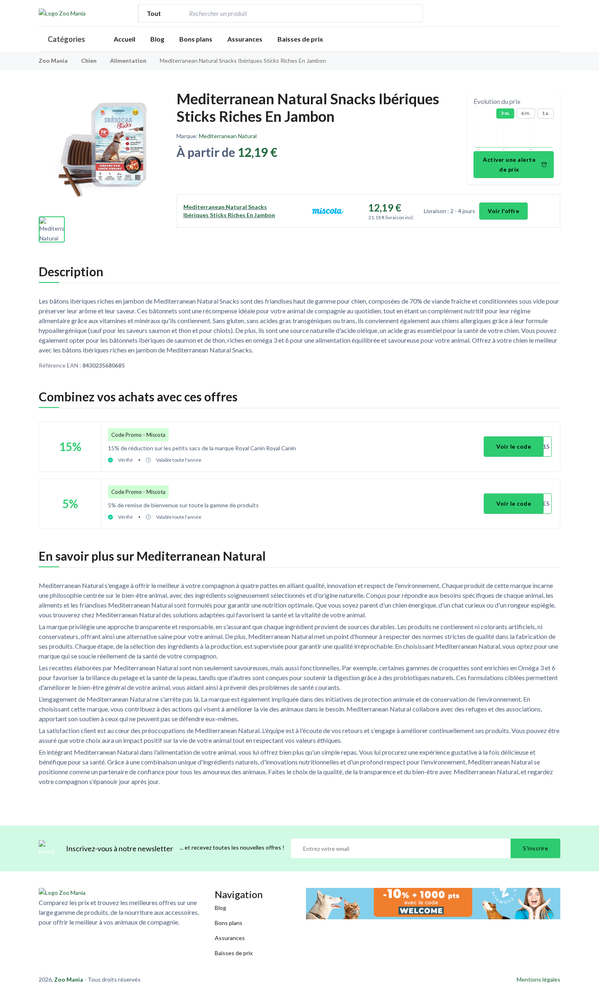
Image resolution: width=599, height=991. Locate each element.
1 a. (545, 113)
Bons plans (195, 39)
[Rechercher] (412, 13)
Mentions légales (538, 979)
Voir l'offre (503, 210)
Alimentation (129, 60)
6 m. (526, 113)
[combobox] (294, 13)
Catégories (66, 39)
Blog (157, 39)
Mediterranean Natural (228, 135)
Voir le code (513, 446)
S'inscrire (535, 848)
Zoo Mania (53, 60)
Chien (89, 60)
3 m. (505, 113)
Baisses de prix (300, 39)
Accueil (124, 39)
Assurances (244, 39)
